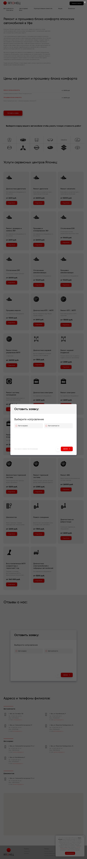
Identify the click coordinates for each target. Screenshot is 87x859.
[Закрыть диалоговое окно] (84, 2)
